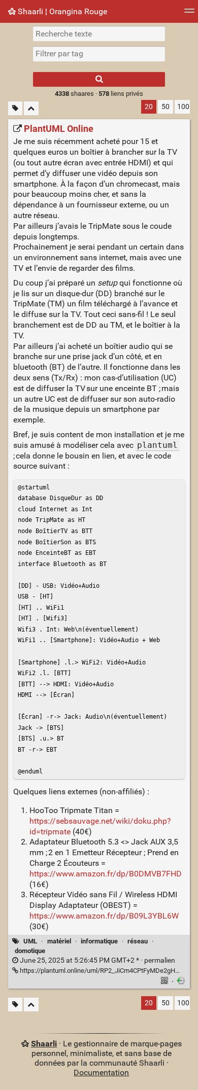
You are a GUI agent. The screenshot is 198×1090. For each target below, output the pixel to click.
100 (183, 106)
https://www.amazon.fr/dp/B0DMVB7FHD (105, 873)
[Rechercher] (99, 79)
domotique (30, 951)
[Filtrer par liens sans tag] (15, 108)
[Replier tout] (31, 108)
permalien (96, 960)
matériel (59, 941)
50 (165, 106)
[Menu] (189, 14)
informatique (99, 941)
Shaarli (44, 1043)
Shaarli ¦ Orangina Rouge (61, 11)
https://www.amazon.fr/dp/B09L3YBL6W (104, 916)
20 (149, 106)
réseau (137, 941)
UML (30, 941)
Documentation (101, 1072)
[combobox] (99, 53)
